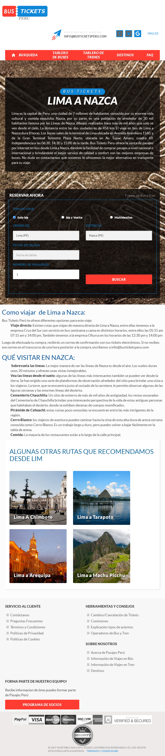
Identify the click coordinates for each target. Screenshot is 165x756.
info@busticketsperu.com (85, 36)
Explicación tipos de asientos (112, 627)
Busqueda (28, 55)
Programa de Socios (42, 705)
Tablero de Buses (60, 55)
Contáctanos (19, 615)
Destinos (125, 55)
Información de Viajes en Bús (112, 658)
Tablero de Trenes (93, 55)
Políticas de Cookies (25, 639)
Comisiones (99, 621)
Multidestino (123, 217)
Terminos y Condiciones (102, 751)
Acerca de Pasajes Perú (108, 652)
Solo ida (22, 217)
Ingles (151, 33)
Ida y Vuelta (73, 217)
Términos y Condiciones (27, 627)
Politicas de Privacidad (27, 633)
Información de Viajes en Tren (112, 665)
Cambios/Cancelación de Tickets (115, 615)
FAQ (150, 55)
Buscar (119, 280)
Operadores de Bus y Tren (110, 633)
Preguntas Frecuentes (26, 621)
